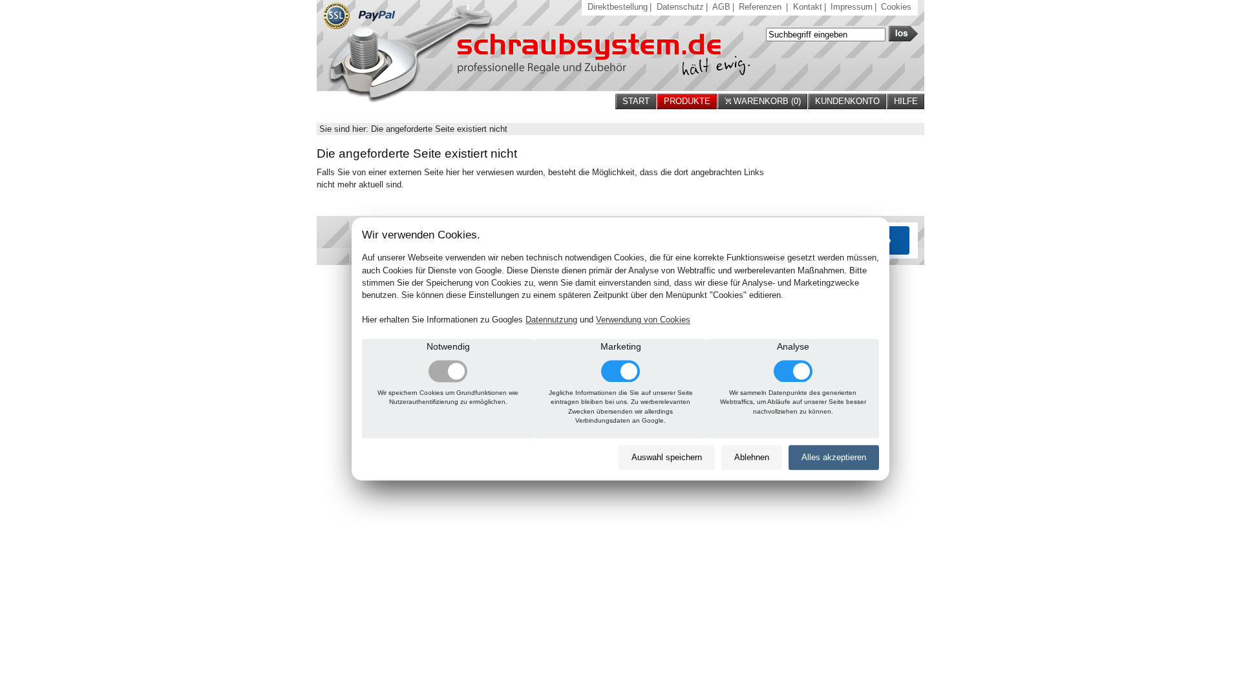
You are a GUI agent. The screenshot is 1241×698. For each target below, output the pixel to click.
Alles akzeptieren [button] (833, 457)
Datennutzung (551, 320)
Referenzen (760, 7)
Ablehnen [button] (751, 457)
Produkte (687, 101)
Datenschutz (680, 7)
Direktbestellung (618, 7)
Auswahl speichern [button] (666, 457)
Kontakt (807, 7)
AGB (721, 7)
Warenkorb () (766, 101)
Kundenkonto (847, 101)
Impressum (852, 7)
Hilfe (906, 101)
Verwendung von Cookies (643, 320)
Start (636, 101)
